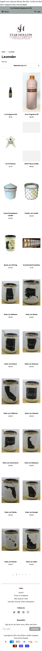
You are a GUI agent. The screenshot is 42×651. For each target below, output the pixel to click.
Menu (6, 12)
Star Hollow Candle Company (27, 635)
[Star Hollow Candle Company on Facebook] (19, 613)
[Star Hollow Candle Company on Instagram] (28, 613)
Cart (38, 12)
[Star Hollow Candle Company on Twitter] (14, 613)
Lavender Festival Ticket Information (21, 602)
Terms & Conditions (21, 596)
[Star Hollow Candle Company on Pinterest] (23, 613)
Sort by (4, 62)
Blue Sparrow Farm (21, 599)
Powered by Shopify (21, 638)
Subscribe (35, 629)
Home (3, 52)
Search (21, 593)
